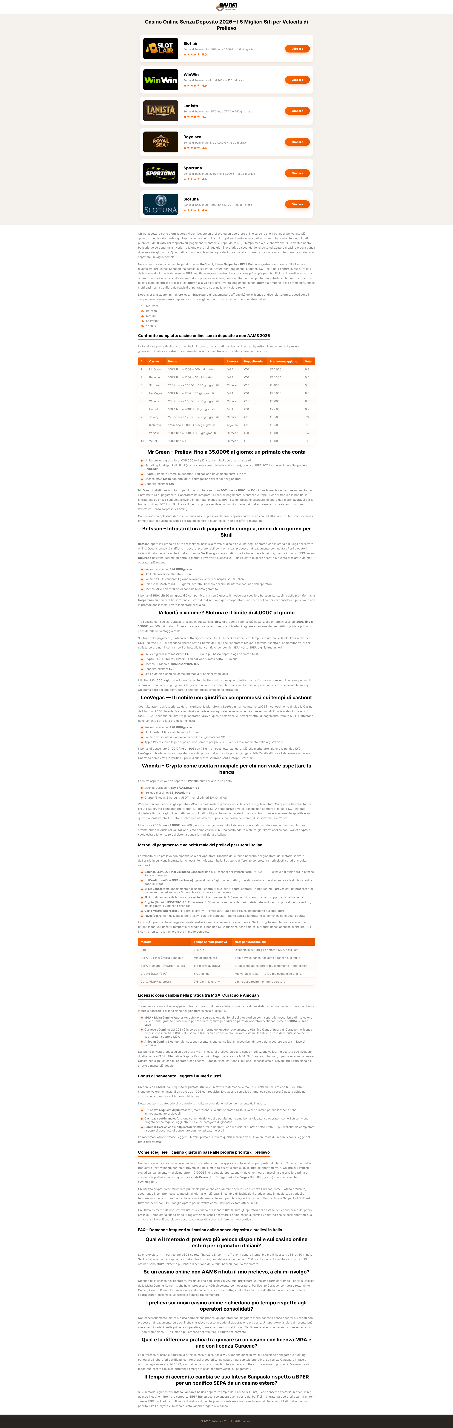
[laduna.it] (226, 7)
